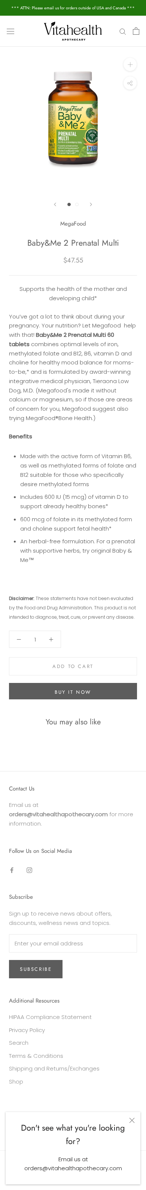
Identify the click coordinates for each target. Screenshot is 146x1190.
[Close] (132, 1120)
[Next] (91, 204)
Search (18, 1043)
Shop (16, 1081)
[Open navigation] (10, 31)
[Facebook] (12, 869)
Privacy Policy (27, 1030)
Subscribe (36, 969)
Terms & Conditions (36, 1056)
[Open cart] (136, 31)
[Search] (122, 31)
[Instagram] (29, 869)
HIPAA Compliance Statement (50, 1017)
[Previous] (55, 204)
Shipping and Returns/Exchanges (54, 1068)
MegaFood (73, 224)
